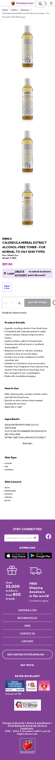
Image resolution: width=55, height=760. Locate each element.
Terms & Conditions (38, 723)
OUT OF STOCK (37, 302)
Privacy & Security (13, 723)
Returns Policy (27, 618)
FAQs (28, 625)
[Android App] (40, 558)
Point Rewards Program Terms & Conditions (27, 727)
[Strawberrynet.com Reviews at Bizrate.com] (14, 690)
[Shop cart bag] (51, 3)
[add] (19, 303)
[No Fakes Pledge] (44, 689)
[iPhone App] (16, 558)
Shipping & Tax (27, 610)
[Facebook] (48, 537)
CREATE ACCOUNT (21, 273)
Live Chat (27, 641)
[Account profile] (45, 3)
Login (10, 273)
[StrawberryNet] (22, 3)
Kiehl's (7, 238)
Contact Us (27, 633)
